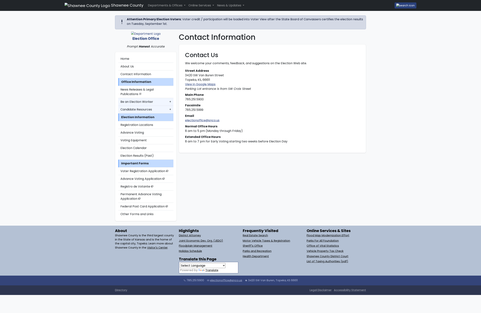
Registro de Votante (136, 186)
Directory (121, 290)
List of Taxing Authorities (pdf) (327, 261)
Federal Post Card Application (144, 206)
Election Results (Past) (137, 155)
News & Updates (229, 5)
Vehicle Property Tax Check (325, 251)
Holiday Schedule (190, 251)
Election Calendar (133, 148)
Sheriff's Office (253, 246)
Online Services (200, 5)
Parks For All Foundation (323, 241)
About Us (127, 66)
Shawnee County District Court (327, 256)
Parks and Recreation (257, 251)
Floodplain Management (195, 246)
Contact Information (135, 74)
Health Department (256, 256)
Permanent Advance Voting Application (141, 196)
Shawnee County (126, 5)
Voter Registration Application (144, 171)
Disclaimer (321, 290)
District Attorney (190, 235)
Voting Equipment (133, 140)
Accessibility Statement (350, 290)
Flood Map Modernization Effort (328, 235)
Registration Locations (136, 125)
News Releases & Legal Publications (137, 91)
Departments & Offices (165, 5)
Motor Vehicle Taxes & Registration (266, 241)
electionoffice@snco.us (202, 120)
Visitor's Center (157, 247)
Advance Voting (132, 132)
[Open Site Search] (405, 5)
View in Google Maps (200, 84)
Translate (211, 270)
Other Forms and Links (137, 214)
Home (124, 59)
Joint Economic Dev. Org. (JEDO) (201, 241)
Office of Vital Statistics (323, 246)
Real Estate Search (255, 235)
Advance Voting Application (142, 179)
